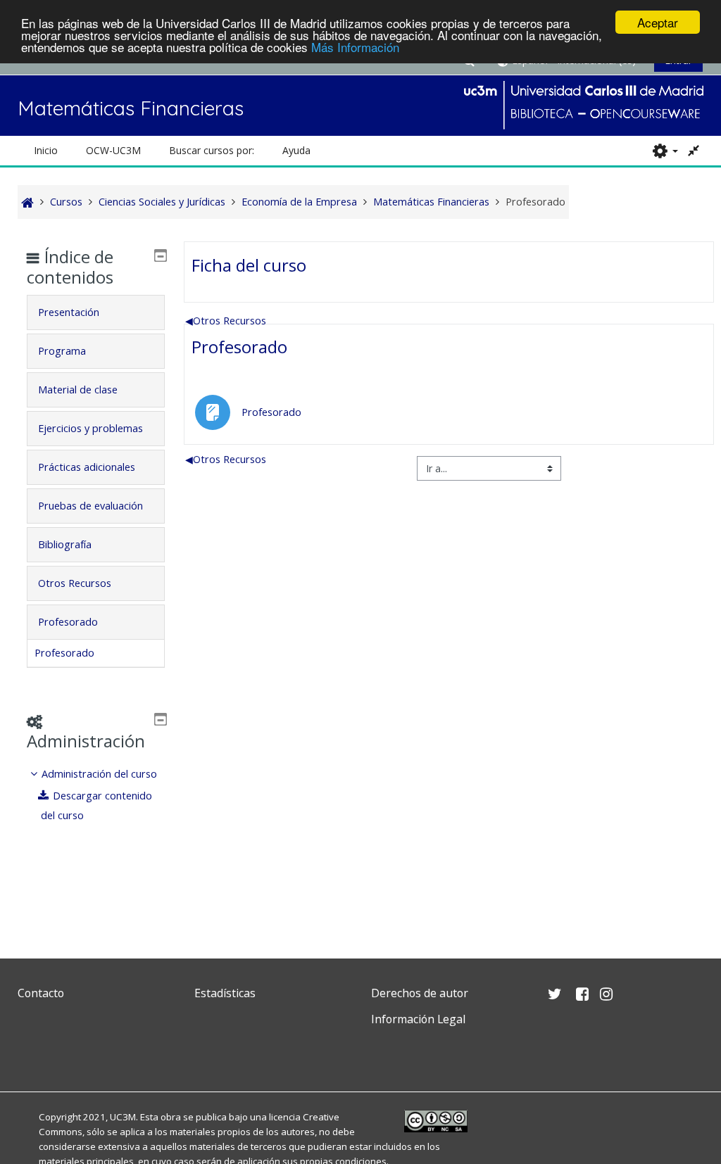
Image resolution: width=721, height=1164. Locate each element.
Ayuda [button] (296, 150)
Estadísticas (225, 993)
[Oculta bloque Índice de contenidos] (160, 255)
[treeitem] (96, 794)
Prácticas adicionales (86, 467)
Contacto (41, 993)
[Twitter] (32, 1052)
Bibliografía (65, 544)
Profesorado (239, 346)
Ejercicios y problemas (90, 428)
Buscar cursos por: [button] (211, 150)
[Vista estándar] (694, 150)
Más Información (355, 47)
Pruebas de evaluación (90, 505)
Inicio (46, 150)
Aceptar (657, 22)
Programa (62, 351)
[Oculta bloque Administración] (160, 719)
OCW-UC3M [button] (113, 150)
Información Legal (418, 1019)
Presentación (68, 312)
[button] (665, 150)
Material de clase (78, 389)
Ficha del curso (249, 265)
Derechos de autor (419, 993)
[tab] (95, 312)
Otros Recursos (225, 320)
